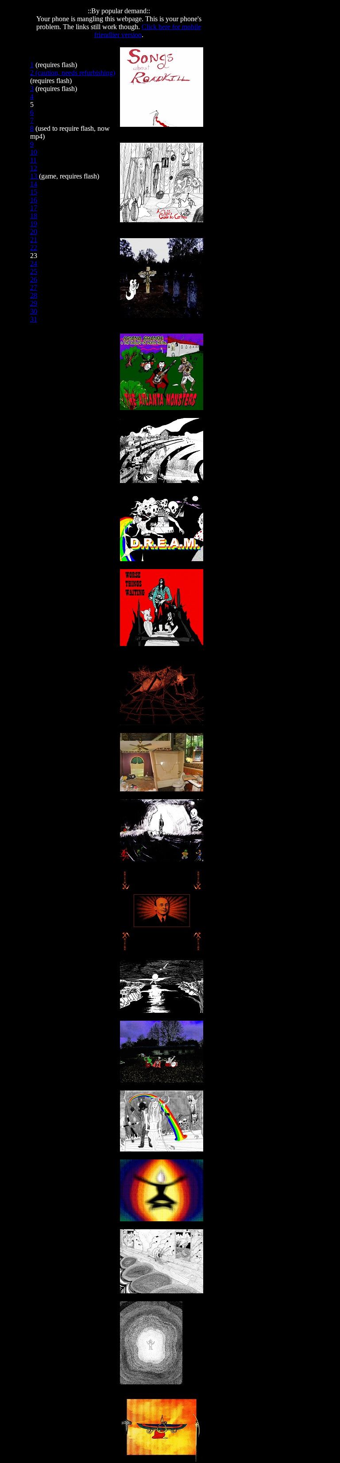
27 (33, 287)
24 (33, 263)
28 (33, 295)
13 (34, 176)
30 (33, 311)
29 (33, 303)
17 (33, 208)
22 (33, 247)
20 (33, 232)
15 (33, 192)
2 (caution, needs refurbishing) (72, 72)
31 (33, 319)
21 (33, 239)
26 (33, 279)
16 (33, 200)
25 (33, 271)
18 (33, 216)
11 (33, 160)
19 (33, 224)
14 (33, 184)
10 (33, 152)
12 (33, 168)
